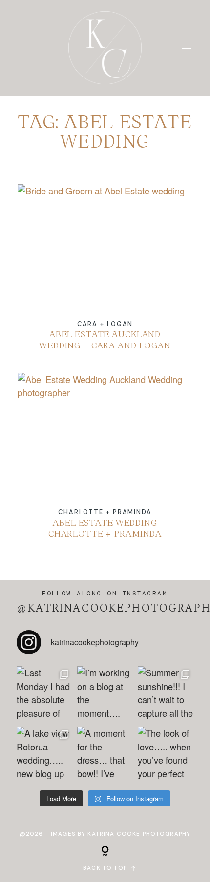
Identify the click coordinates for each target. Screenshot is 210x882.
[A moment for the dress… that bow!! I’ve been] (105, 754)
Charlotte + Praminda (105, 512)
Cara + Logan (105, 324)
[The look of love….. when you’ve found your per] (165, 754)
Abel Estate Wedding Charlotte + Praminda (105, 463)
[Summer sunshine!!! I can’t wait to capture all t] (165, 694)
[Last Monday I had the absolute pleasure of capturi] (44, 694)
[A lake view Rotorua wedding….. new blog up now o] (44, 754)
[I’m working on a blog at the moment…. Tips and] (105, 694)
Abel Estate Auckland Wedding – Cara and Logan (105, 274)
